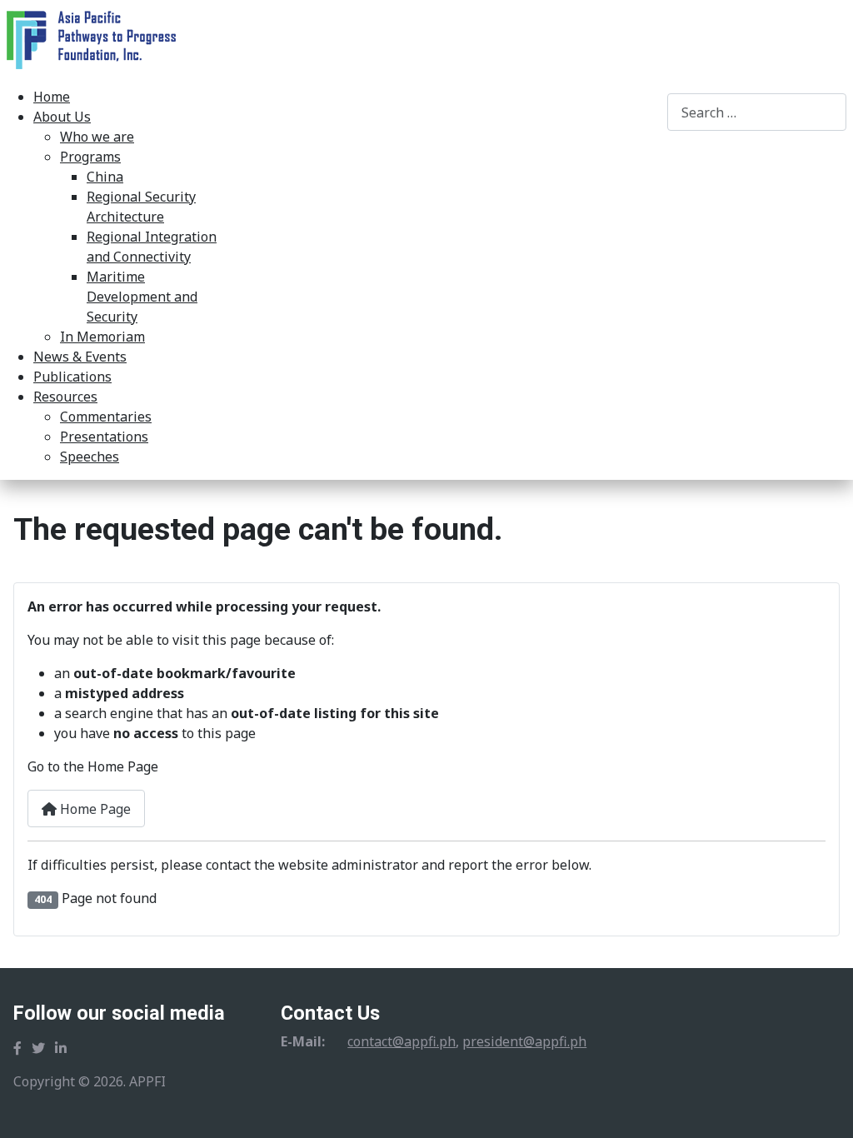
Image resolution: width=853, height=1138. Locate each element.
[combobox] (756, 112)
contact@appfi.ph (401, 1041)
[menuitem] (51, 96)
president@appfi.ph (524, 1041)
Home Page (94, 809)
